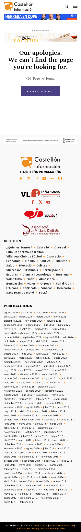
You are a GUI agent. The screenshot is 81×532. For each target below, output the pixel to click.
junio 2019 (63, 407)
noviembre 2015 (49, 457)
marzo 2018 (56, 424)
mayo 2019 (10, 411)
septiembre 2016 (13, 448)
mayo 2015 (25, 465)
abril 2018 (40, 424)
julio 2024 (68, 337)
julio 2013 (49, 489)
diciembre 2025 (12, 321)
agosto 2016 (33, 448)
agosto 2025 (33, 325)
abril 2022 (25, 370)
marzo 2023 (25, 358)
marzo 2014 (25, 481)
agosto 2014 (11, 477)
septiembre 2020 (53, 391)
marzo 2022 (41, 370)
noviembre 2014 (13, 473)
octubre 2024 (11, 337)
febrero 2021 (11, 387)
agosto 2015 (51, 461)
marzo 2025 (41, 329)
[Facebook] (21, 179)
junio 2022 (64, 366)
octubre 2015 (11, 461)
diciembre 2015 (28, 457)
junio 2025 (64, 325)
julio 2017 (26, 436)
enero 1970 (10, 502)
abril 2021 (40, 382)
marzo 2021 (56, 382)
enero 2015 (28, 469)
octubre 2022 (53, 362)
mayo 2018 (25, 424)
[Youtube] (44, 179)
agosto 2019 (33, 407)
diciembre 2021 (28, 374)
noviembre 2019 (33, 403)
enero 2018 (28, 428)
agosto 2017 (10, 436)
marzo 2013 (41, 494)
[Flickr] (52, 179)
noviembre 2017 (13, 432)
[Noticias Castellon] (18, 6)
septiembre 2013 (13, 489)
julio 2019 (48, 407)
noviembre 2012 (50, 498)
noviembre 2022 (34, 362)
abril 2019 (25, 411)
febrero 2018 (11, 428)
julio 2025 (49, 325)
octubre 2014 (33, 473)
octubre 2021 (11, 378)
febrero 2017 (42, 440)
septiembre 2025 (13, 325)
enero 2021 (28, 387)
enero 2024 (28, 345)
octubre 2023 (33, 349)
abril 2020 (9, 399)
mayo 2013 (10, 494)
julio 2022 (49, 366)
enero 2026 (59, 317)
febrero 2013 (59, 494)
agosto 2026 (11, 312)
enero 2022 (10, 374)
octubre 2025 (53, 321)
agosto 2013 (33, 489)
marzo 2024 (57, 341)
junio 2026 (42, 312)
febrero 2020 (43, 399)
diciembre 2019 (12, 403)
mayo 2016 (10, 452)
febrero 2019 (58, 411)
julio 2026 (26, 312)
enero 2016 (10, 457)
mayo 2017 (57, 436)
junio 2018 (9, 424)
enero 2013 (10, 498)
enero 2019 (10, 415)
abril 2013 (25, 494)
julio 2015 (67, 461)
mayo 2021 (25, 382)
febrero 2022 (59, 370)
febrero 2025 (59, 329)
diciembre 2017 (46, 428)
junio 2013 (64, 489)
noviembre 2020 (13, 391)
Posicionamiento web (52, 528)
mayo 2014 (57, 477)
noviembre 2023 (13, 349)
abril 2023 (9, 358)
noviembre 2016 (33, 444)
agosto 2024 (52, 337)
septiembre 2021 (31, 378)
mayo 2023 (58, 354)
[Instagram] (37, 179)
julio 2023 (27, 354)
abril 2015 (40, 465)
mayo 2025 (10, 329)
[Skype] (60, 179)
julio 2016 (48, 448)
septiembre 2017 (53, 432)
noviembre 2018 (49, 415)
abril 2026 (9, 317)
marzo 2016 (40, 452)
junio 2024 (10, 341)
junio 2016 (63, 448)
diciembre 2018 (28, 415)
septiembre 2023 (53, 349)
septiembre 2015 (31, 461)
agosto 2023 (11, 354)
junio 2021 (9, 382)
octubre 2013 (53, 485)
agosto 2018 (51, 419)
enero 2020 (60, 399)
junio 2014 (42, 477)
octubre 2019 (53, 403)
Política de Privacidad (61, 525)
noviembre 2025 (34, 321)
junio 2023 (42, 354)
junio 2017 (41, 436)
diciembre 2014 (46, 469)
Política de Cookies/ (28, 528)
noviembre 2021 (50, 374)
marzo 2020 (25, 399)
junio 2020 (42, 395)
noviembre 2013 (34, 485)
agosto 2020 (11, 395)
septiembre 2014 (53, 473)
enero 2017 (59, 440)
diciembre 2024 (29, 333)
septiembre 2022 (13, 366)
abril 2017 (9, 440)
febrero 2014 (43, 481)
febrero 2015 (11, 469)
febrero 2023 (43, 358)
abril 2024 (41, 341)
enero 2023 (60, 358)
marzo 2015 (56, 465)
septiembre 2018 (31, 419)
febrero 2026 (43, 317)
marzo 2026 (25, 317)
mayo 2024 (25, 341)
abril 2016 (25, 452)
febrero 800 (26, 502)
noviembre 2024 (50, 333)
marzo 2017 (24, 440)
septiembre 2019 (13, 407)
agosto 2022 (33, 366)
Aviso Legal (41, 525)
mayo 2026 (57, 312)
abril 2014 (9, 481)
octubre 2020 (33, 391)
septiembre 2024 (32, 337)
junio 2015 (9, 465)
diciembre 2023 (47, 345)
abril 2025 (25, 329)
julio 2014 (26, 477)
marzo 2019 (40, 411)
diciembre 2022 (12, 362)
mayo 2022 (10, 370)
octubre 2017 (32, 432)
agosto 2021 (51, 378)
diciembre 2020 (46, 387)
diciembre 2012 (28, 498)
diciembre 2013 (12, 485)
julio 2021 (67, 378)
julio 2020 (27, 395)
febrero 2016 (58, 452)
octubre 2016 (53, 444)
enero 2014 (59, 481)
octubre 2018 (11, 419)
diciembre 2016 (12, 444)
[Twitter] (29, 179)
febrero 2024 (11, 345)
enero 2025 (10, 333)
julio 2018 (67, 419)
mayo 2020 (58, 395)
